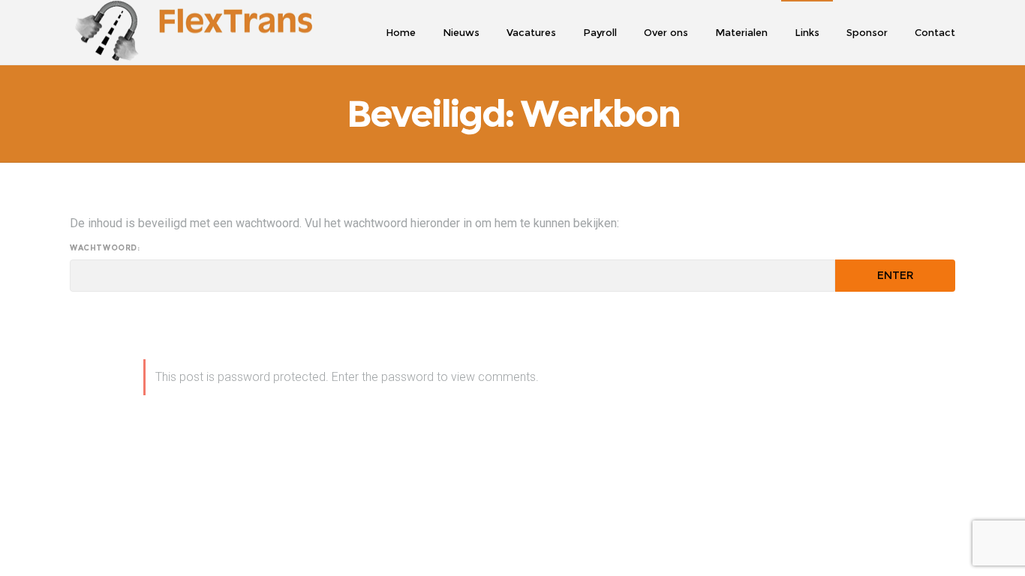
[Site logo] (191, 32)
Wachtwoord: (105, 248)
